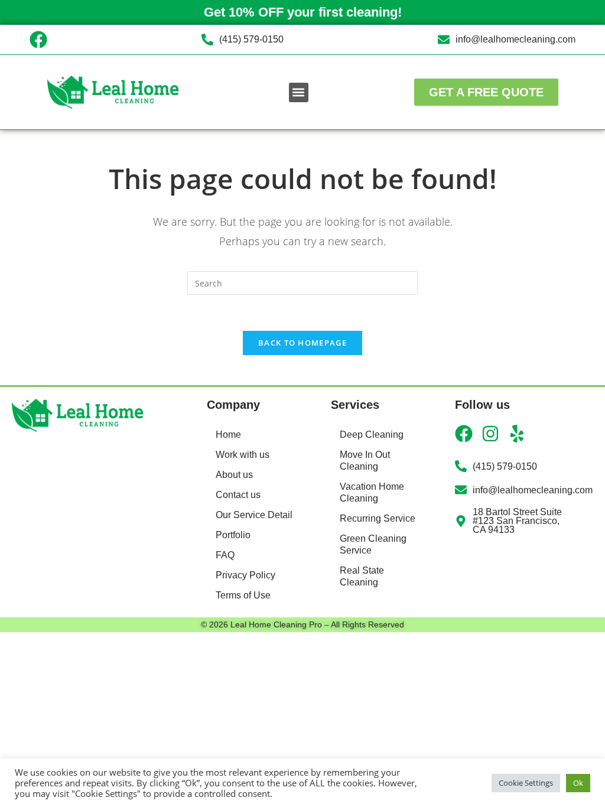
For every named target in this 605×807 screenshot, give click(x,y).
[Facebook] (38, 39)
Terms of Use (243, 595)
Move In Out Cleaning (365, 460)
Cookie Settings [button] (526, 782)
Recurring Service (377, 518)
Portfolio (233, 535)
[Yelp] (517, 433)
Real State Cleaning (362, 576)
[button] (298, 92)
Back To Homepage (302, 342)
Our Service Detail (254, 515)
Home (228, 434)
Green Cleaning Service (373, 544)
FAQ (225, 555)
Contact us (238, 495)
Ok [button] (578, 782)
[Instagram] (490, 433)
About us (234, 475)
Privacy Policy (245, 575)
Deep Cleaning (372, 434)
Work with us (242, 455)
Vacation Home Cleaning (372, 492)
